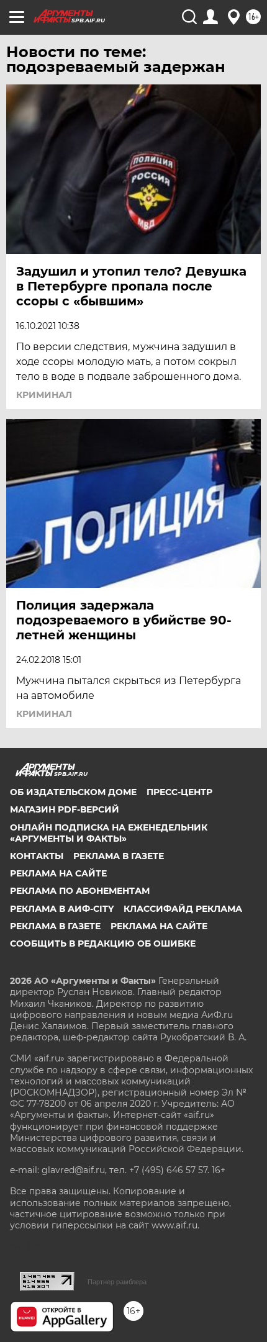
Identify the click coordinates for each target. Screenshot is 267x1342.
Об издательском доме (73, 792)
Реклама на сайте (58, 873)
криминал (44, 394)
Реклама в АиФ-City (62, 908)
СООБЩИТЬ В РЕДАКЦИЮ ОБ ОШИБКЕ (103, 943)
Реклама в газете (118, 856)
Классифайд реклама (183, 908)
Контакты (36, 856)
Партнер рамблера (117, 1282)
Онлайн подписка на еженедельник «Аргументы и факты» (108, 833)
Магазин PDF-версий (64, 809)
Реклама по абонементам (80, 890)
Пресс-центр (179, 792)
